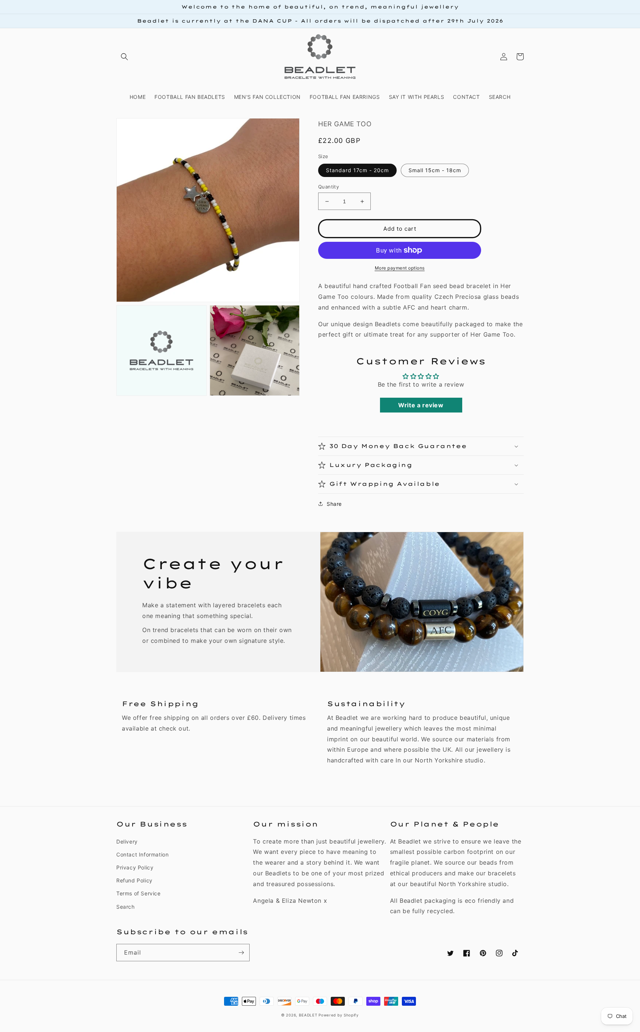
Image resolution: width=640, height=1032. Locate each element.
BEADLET (308, 1015)
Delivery (127, 841)
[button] (124, 57)
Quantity (328, 187)
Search (125, 907)
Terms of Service (138, 893)
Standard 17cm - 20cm (357, 170)
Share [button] (334, 504)
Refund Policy (134, 880)
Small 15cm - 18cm (435, 170)
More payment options (400, 268)
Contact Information (142, 854)
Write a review (420, 405)
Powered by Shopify (339, 1015)
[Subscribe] (241, 952)
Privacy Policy (134, 867)
